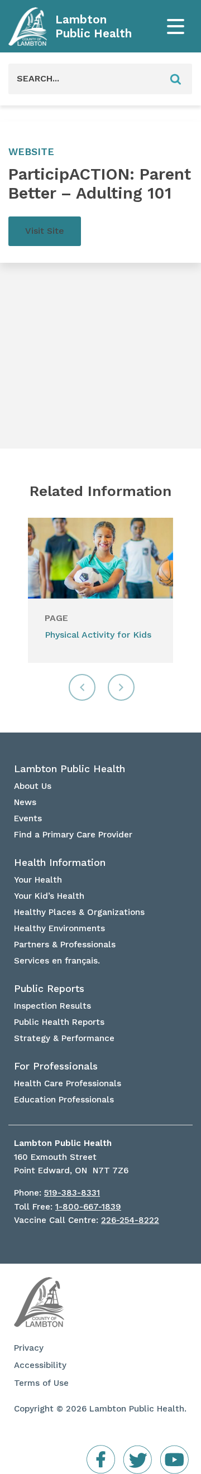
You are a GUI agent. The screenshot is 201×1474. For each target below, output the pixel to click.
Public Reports (49, 988)
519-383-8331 (72, 1193)
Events (28, 818)
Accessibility (40, 1365)
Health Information (60, 862)
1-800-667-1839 (88, 1207)
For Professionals (56, 1066)
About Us (32, 786)
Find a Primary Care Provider (73, 835)
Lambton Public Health (93, 26)
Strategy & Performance (64, 1038)
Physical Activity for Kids (98, 634)
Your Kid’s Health (49, 896)
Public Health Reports (59, 1022)
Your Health (38, 880)
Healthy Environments (59, 928)
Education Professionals (64, 1100)
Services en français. (57, 961)
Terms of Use (41, 1383)
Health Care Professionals (67, 1083)
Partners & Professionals (65, 945)
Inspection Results (52, 1006)
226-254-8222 (130, 1220)
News (25, 802)
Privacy (29, 1348)
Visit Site (44, 230)
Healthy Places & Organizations (79, 912)
